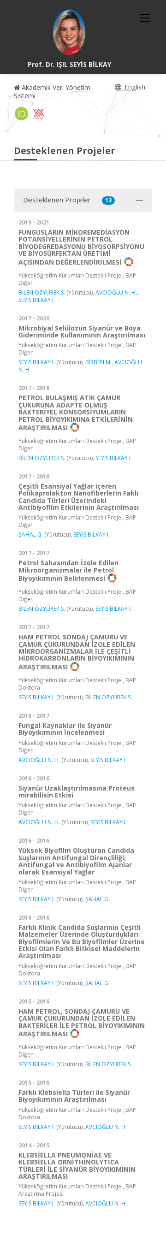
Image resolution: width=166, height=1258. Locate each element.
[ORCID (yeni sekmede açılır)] (22, 114)
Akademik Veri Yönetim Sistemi (52, 91)
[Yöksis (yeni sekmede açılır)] (39, 114)
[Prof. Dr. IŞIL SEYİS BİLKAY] (69, 32)
